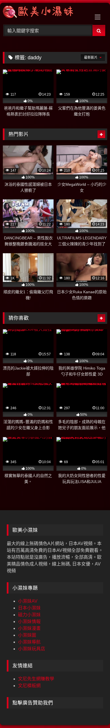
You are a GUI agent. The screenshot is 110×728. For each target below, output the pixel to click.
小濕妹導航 (29, 642)
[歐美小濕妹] (45, 13)
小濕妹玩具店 (31, 648)
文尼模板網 (29, 685)
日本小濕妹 (29, 607)
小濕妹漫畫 (29, 628)
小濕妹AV (28, 601)
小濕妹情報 (29, 621)
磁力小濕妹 (29, 614)
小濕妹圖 (27, 635)
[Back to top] (92, 711)
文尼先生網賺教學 (36, 678)
